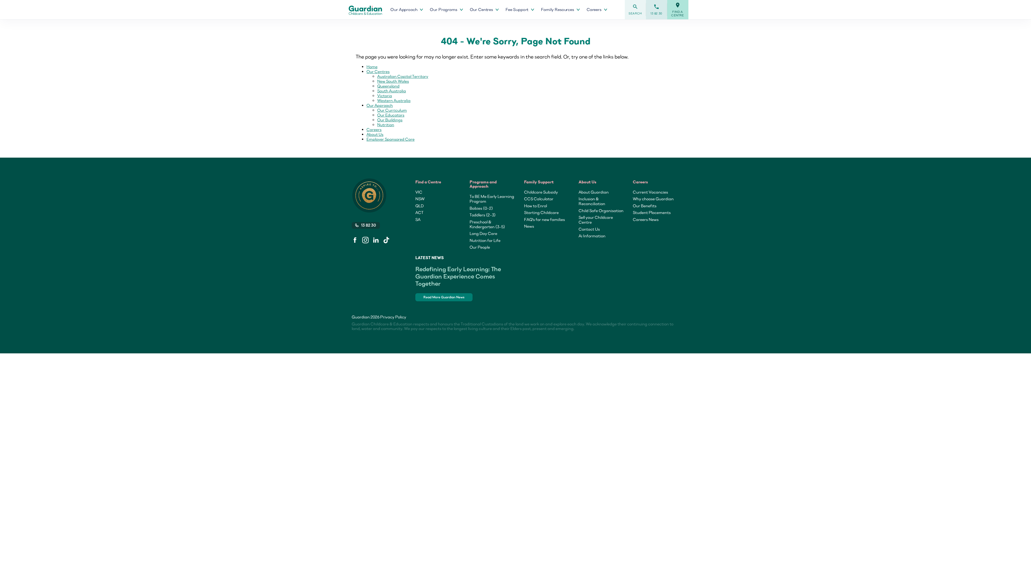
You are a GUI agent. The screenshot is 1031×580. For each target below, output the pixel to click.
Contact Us (589, 229)
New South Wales (393, 81)
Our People (480, 247)
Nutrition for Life (485, 240)
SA (417, 219)
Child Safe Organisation (601, 210)
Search (635, 9)
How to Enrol (535, 205)
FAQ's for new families (544, 219)
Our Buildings (389, 119)
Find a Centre (677, 9)
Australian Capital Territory (402, 76)
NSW (419, 198)
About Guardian (594, 192)
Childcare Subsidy (541, 192)
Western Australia (394, 100)
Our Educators (390, 115)
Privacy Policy (393, 316)
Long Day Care (483, 233)
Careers (374, 129)
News (529, 226)
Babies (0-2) (481, 208)
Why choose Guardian (653, 198)
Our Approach (379, 105)
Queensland (388, 86)
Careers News (646, 219)
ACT (419, 212)
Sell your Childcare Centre (596, 219)
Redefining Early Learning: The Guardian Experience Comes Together (458, 276)
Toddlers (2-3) (483, 214)
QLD (419, 205)
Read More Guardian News (443, 297)
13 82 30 (656, 9)
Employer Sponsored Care (390, 139)
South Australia (391, 90)
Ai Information (592, 235)
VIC (418, 192)
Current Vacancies (650, 192)
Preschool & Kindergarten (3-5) (487, 224)
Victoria (384, 95)
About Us (374, 134)
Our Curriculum (392, 110)
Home (371, 66)
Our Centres (378, 71)
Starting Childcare (541, 212)
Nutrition (385, 124)
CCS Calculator (538, 198)
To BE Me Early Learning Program (492, 199)
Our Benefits (644, 205)
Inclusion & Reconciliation (592, 201)
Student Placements (652, 212)
